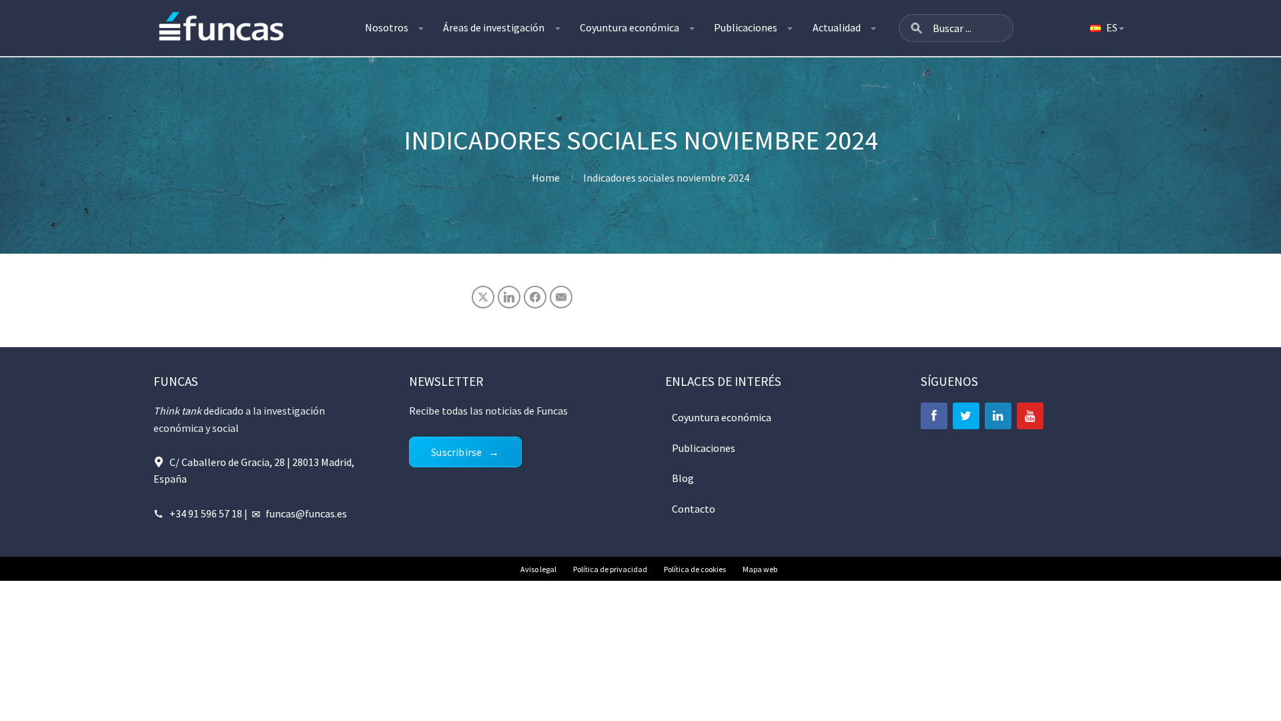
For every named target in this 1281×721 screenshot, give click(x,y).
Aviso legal (538, 569)
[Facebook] (934, 416)
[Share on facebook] (535, 297)
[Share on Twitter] (483, 297)
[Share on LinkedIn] (509, 297)
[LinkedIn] (998, 416)
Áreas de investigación (493, 27)
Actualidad (837, 27)
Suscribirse (456, 452)
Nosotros (386, 27)
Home (546, 177)
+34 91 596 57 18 (205, 513)
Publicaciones (745, 27)
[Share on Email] (561, 297)
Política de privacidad (610, 569)
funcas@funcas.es (306, 513)
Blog (683, 478)
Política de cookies (695, 569)
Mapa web (760, 569)
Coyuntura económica (629, 27)
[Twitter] (966, 416)
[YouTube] (1030, 416)
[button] (917, 28)
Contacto (693, 508)
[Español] (1106, 28)
